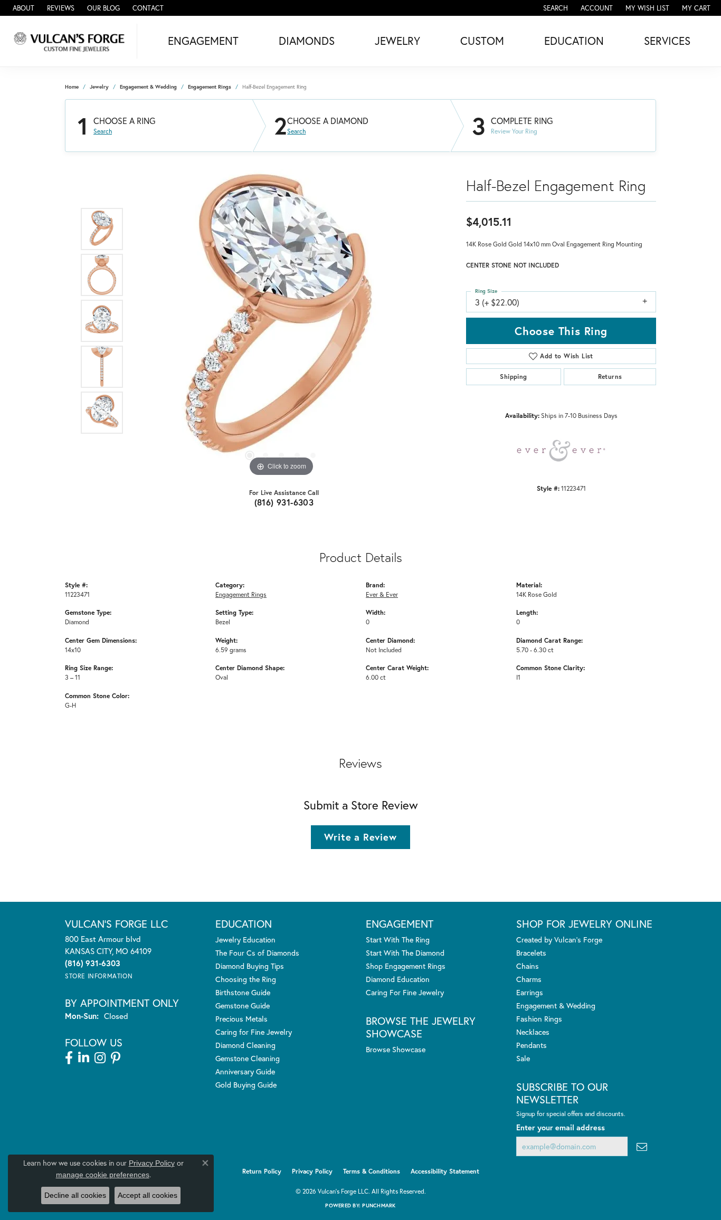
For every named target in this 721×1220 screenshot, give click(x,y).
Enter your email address (560, 1127)
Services (667, 40)
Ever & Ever (382, 594)
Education (574, 40)
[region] (281, 321)
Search (102, 131)
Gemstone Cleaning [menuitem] (247, 1058)
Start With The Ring (398, 940)
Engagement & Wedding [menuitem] (555, 1005)
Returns (610, 376)
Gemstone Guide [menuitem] (242, 1005)
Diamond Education (398, 979)
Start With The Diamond (405, 953)
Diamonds (307, 40)
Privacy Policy (312, 1171)
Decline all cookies (75, 1195)
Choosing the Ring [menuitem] (245, 979)
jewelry (99, 86)
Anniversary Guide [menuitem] (245, 1071)
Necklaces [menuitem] (532, 1032)
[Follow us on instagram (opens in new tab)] (100, 1058)
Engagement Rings (209, 86)
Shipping (513, 376)
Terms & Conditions (371, 1171)
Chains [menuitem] (527, 966)
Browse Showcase (395, 1049)
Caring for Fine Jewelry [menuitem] (253, 1032)
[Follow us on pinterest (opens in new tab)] (115, 1058)
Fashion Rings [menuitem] (539, 1019)
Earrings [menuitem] (529, 992)
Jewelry (397, 40)
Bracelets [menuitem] (531, 953)
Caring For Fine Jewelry (405, 992)
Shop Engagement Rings (405, 966)
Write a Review (360, 837)
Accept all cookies (147, 1195)
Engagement (203, 40)
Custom (482, 40)
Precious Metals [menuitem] (241, 1019)
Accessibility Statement (445, 1171)
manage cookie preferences (102, 1174)
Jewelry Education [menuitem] (245, 940)
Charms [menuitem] (529, 979)
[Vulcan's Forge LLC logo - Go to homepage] (71, 41)
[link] (22, 8)
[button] (554, 8)
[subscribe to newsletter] (642, 1146)
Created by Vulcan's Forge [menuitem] (559, 940)
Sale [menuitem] (523, 1058)
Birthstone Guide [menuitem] (242, 992)
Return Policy (261, 1171)
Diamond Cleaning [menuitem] (245, 1045)
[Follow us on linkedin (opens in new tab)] (83, 1058)
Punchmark (378, 1205)
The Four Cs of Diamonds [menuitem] (257, 953)
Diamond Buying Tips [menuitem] (249, 966)
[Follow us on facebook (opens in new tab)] (69, 1058)
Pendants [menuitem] (531, 1045)
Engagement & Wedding (148, 86)
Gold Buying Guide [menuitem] (246, 1085)
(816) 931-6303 (284, 502)
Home (72, 86)
